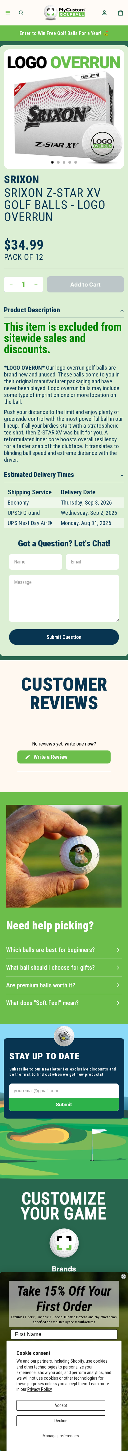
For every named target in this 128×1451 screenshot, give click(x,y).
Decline (60, 1420)
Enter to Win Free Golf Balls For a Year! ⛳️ (64, 33)
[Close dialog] (123, 1276)
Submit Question (64, 637)
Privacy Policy (39, 1389)
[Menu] (8, 13)
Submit (64, 1104)
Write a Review (46, 758)
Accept (60, 1405)
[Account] (104, 13)
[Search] (21, 13)
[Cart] (120, 13)
